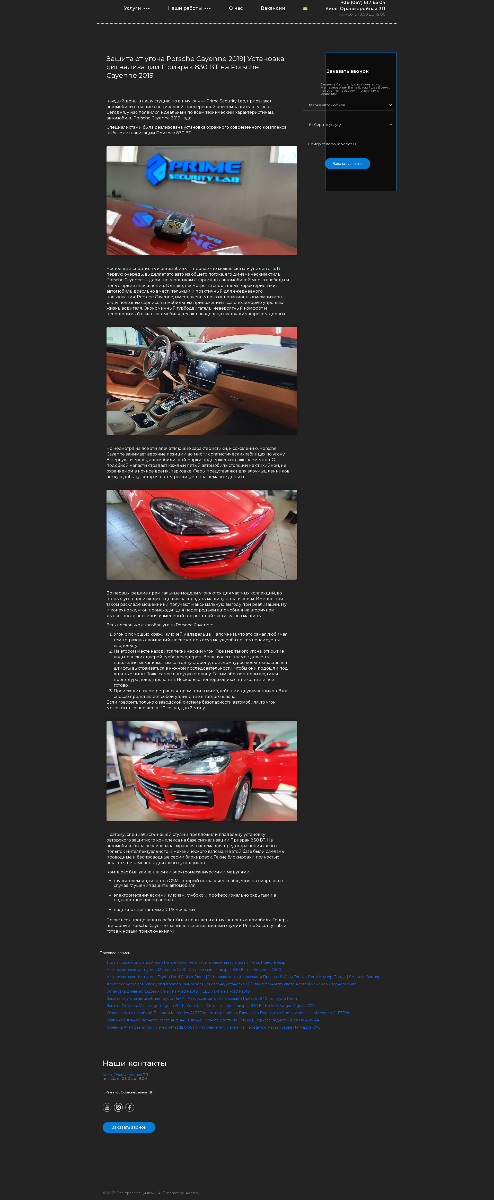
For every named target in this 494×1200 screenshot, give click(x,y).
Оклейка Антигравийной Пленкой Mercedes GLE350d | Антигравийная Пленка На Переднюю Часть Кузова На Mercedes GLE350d (228, 1013)
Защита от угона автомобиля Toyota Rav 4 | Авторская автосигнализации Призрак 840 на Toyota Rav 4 (202, 998)
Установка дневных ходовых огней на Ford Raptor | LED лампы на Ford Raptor (179, 991)
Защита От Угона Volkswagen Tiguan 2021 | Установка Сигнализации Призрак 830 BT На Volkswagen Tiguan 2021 (211, 1005)
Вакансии (273, 8)
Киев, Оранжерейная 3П (355, 8)
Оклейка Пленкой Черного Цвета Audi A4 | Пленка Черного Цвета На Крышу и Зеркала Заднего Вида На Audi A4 (213, 1020)
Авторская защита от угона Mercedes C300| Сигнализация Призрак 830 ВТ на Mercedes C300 (194, 969)
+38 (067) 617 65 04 (363, 2)
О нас (236, 8)
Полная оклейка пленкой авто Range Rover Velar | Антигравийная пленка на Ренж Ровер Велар (196, 962)
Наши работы (185, 8)
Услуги (132, 8)
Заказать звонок (348, 163)
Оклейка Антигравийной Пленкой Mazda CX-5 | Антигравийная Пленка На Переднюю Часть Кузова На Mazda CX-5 (213, 1027)
